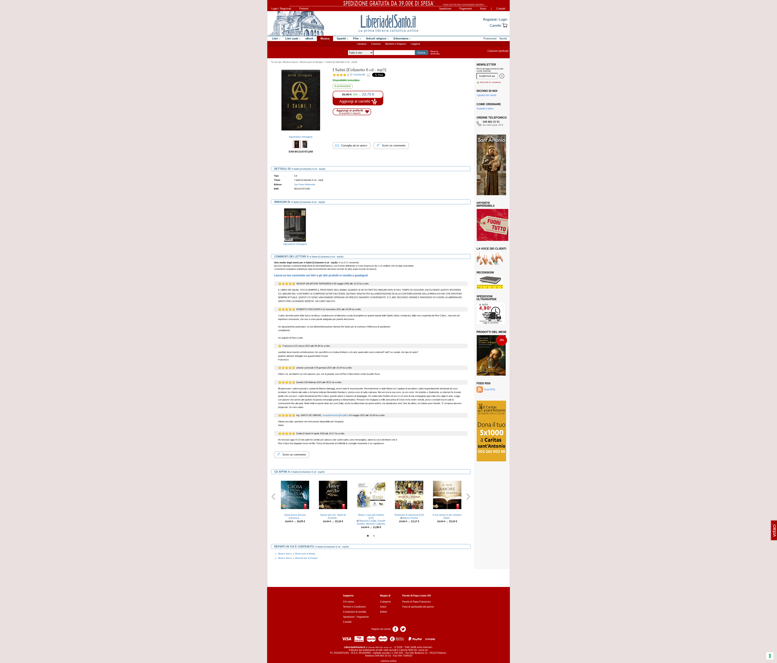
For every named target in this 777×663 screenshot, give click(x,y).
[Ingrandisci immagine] (295, 224)
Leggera (415, 43)
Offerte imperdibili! (486, 204)
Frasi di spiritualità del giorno (418, 606)
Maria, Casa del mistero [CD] (371, 516)
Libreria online (389, 661)
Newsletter (486, 64)
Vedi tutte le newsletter (490, 82)
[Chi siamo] (296, 23)
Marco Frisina (410, 518)
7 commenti (357, 74)
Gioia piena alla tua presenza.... (295, 516)
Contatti (500, 8)
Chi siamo (348, 601)
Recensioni (485, 272)
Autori (383, 606)
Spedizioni (445, 8)
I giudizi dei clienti (486, 95)
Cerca (421, 52)
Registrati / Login (495, 19)
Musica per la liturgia (311, 62)
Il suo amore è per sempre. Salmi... (447, 516)
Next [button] (468, 496)
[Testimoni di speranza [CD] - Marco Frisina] (409, 494)
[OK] (501, 76)
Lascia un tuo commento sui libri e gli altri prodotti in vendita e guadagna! (321, 275)
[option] (295, 228)
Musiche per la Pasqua (306, 558)
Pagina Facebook (395, 628)
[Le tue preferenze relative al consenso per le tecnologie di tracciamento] (770, 656)
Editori (383, 611)
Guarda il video (485, 108)
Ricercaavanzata (434, 52)
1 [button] (368, 536)
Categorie (385, 601)
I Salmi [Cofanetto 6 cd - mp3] (341, 62)
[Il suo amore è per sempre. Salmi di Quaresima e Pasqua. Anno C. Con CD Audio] (447, 494)
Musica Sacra (290, 62)
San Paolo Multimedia (304, 184)
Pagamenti (465, 8)
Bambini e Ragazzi (395, 43)
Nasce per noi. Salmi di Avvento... (333, 516)
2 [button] (374, 536)
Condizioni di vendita (354, 611)
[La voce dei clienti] (490, 258)
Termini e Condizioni (354, 606)
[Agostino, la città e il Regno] (491, 355)
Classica (376, 43)
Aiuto (483, 8)
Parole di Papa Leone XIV (416, 595)
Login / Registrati (281, 8)
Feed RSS (483, 383)
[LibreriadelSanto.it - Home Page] (388, 23)
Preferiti (303, 8)
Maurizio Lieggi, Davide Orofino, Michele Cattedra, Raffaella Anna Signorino (371, 523)
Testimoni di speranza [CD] (409, 515)
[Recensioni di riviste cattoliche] (490, 282)
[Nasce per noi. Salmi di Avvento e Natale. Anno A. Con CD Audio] (333, 494)
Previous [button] (273, 496)
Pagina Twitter (403, 628)
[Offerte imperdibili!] (494, 224)
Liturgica (361, 43)
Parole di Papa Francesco (416, 601)
